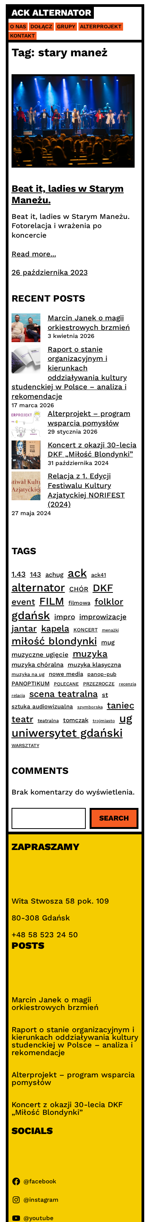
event (23, 602)
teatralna (48, 720)
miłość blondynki (54, 641)
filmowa (79, 603)
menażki (110, 630)
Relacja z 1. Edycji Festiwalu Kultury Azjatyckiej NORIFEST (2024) (86, 490)
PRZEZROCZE (99, 684)
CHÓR (78, 589)
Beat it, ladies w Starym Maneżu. (68, 194)
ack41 (98, 575)
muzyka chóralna (37, 664)
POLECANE (66, 684)
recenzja (127, 684)
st (105, 694)
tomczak (75, 720)
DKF (103, 588)
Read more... (34, 254)
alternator (38, 587)
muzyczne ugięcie (40, 654)
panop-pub (102, 674)
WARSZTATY (25, 745)
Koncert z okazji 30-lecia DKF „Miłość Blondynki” (92, 450)
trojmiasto (104, 720)
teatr (22, 719)
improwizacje (103, 616)
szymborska (90, 707)
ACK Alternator (51, 12)
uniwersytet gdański (67, 732)
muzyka (90, 653)
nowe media (66, 674)
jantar (24, 628)
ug (125, 718)
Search (114, 818)
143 (35, 574)
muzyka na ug (28, 674)
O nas (18, 26)
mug (108, 642)
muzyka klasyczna (94, 664)
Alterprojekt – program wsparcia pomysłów (89, 418)
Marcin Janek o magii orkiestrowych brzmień (89, 322)
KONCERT (85, 630)
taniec (120, 705)
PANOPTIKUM (31, 683)
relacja (18, 695)
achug (54, 574)
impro (64, 616)
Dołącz (41, 26)
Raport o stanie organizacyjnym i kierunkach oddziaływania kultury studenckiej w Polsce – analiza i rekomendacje (69, 373)
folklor (109, 601)
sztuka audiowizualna (42, 706)
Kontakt (22, 36)
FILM (51, 601)
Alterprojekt (101, 26)
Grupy (66, 26)
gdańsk (31, 615)
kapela (55, 628)
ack (77, 572)
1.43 (19, 574)
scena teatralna (63, 693)
